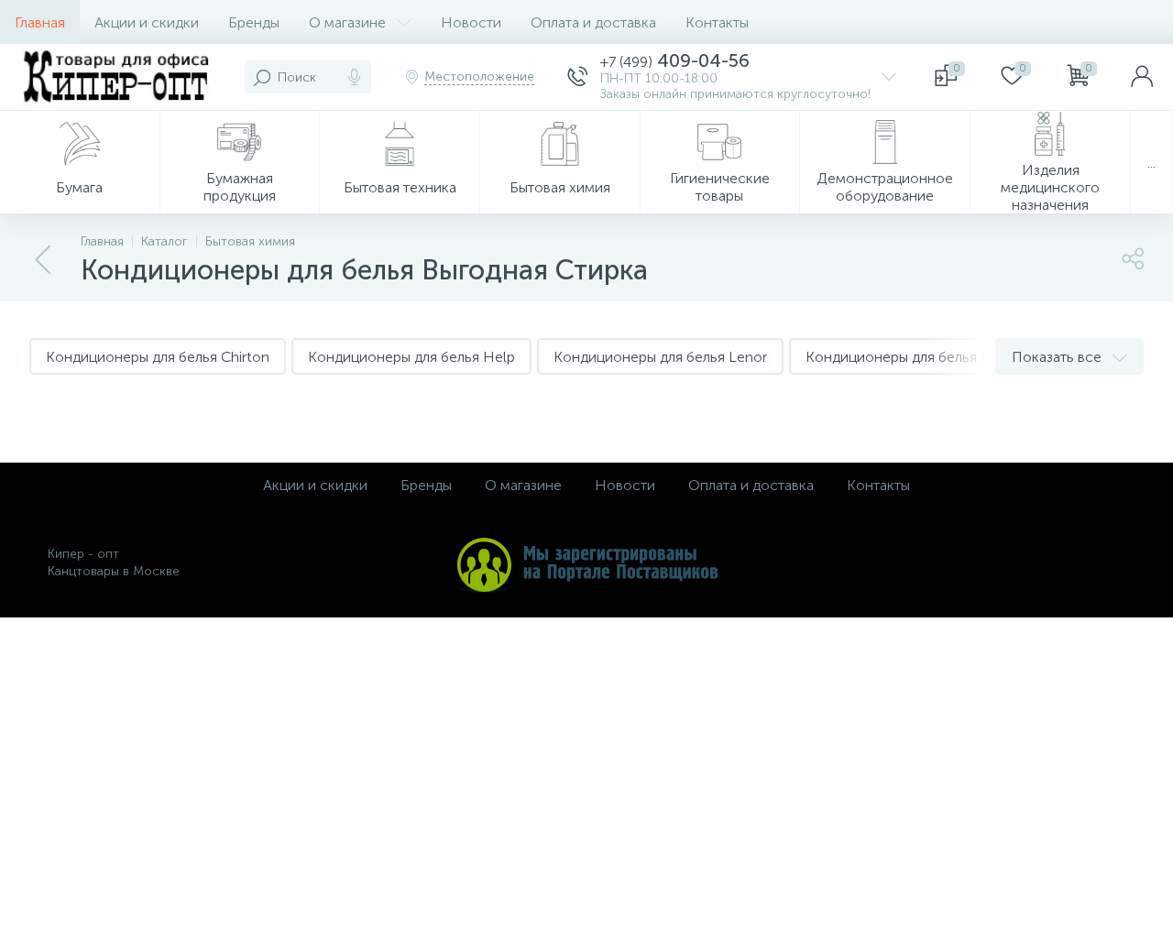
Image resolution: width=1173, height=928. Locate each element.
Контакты (717, 22)
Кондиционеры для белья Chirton (157, 357)
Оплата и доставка (593, 22)
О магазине (347, 22)
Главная (40, 22)
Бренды (254, 22)
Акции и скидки (146, 22)
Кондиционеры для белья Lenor (660, 357)
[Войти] (1142, 77)
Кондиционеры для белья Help (411, 357)
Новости (471, 22)
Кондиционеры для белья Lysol (910, 357)
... (1151, 162)
